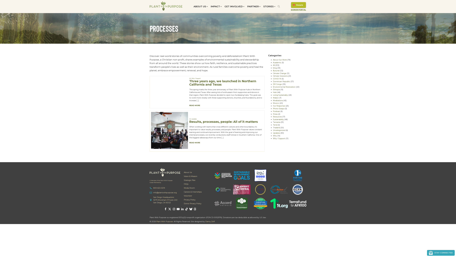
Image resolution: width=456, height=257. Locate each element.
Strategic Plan (189, 180)
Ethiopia (276, 90)
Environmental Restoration (284, 87)
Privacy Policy (189, 200)
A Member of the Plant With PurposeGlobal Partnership (161, 181)
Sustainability (278, 119)
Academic (277, 63)
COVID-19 (277, 79)
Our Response (279, 106)
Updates (194, 119)
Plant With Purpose (164, 221)
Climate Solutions (280, 76)
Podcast (276, 111)
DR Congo (277, 84)
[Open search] (279, 6)
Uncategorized (279, 130)
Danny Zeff (210, 221)
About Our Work (280, 60)
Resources (277, 117)
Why (275, 136)
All (190, 78)
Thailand (276, 128)
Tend (275, 125)
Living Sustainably (280, 95)
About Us (188, 172)
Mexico (276, 103)
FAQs (186, 184)
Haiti (275, 92)
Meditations (278, 100)
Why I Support (196, 78)
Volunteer (188, 196)
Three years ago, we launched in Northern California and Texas (222, 82)
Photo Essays (278, 109)
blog (275, 68)
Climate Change (279, 73)
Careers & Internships (193, 192)
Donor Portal (298, 10)
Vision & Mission (190, 176)
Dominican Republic (281, 81)
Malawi (276, 98)
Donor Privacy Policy (192, 204)
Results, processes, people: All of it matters (223, 122)
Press (275, 114)
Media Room (189, 188)
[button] (200, 6)
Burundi (276, 71)
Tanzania (276, 122)
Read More (194, 105)
